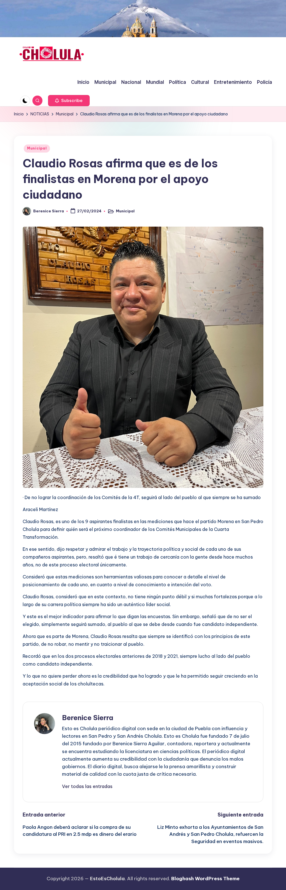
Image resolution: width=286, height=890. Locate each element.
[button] (69, 100)
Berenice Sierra (87, 717)
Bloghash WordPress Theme (205, 878)
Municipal (37, 148)
